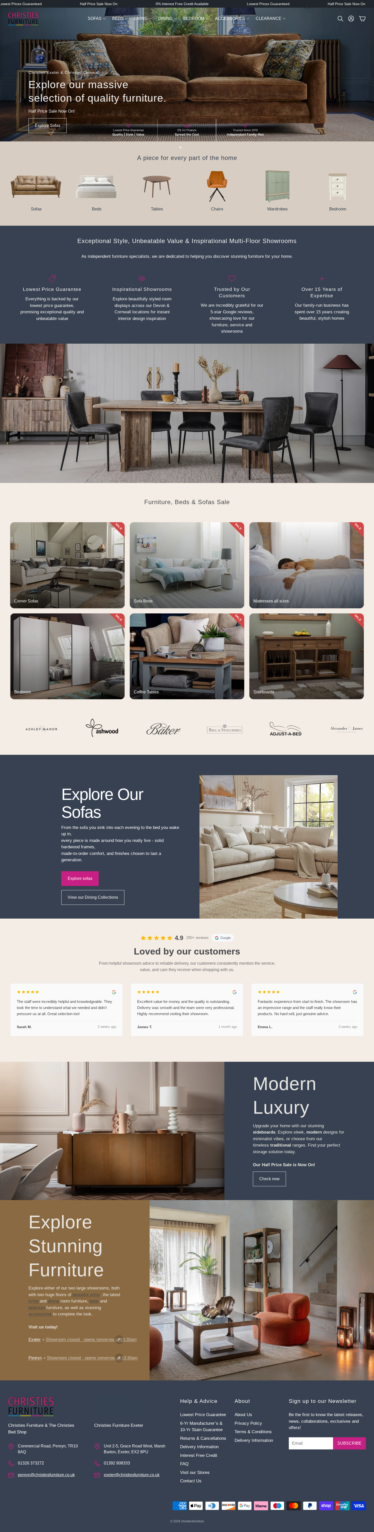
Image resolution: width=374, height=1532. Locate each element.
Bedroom (337, 209)
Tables (157, 209)
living (33, 1301)
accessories (40, 1314)
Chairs (217, 209)
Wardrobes (277, 209)
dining (53, 1301)
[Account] (351, 18)
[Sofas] (36, 186)
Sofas (36, 209)
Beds (97, 209)
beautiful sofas (85, 1294)
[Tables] (157, 186)
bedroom (36, 1307)
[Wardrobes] (277, 186)
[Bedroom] (338, 186)
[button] (339, 18)
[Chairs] (217, 186)
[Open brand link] (36, 729)
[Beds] (96, 186)
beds (94, 1301)
